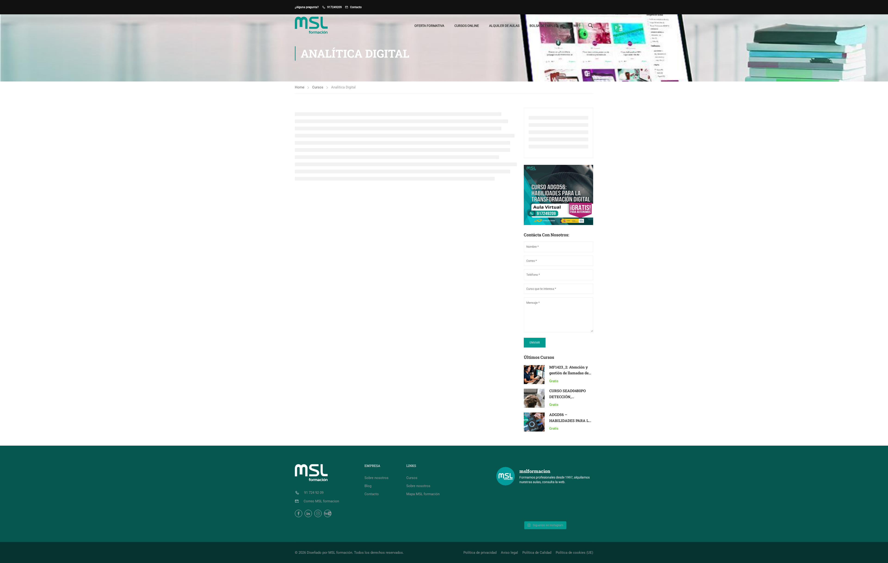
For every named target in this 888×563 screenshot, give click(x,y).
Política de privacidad (479, 552)
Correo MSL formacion (321, 501)
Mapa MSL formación (423, 494)
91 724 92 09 (314, 493)
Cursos (317, 87)
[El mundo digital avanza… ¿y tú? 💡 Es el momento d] (569, 504)
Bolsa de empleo (544, 26)
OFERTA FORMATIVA (429, 26)
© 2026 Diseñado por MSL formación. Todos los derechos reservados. (349, 552)
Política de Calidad (536, 552)
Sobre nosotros (376, 478)
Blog (367, 486)
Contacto (356, 7)
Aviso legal (509, 552)
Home (299, 87)
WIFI (576, 26)
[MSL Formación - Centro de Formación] (312, 26)
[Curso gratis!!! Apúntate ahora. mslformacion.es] (519, 504)
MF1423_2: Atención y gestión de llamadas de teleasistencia (569, 373)
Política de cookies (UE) (574, 552)
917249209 (334, 7)
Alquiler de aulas (504, 26)
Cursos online (466, 26)
